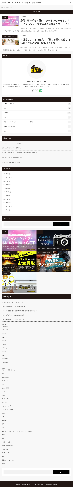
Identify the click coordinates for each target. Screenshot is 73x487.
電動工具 (4, 456)
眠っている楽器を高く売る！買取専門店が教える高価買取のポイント (19, 152)
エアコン (6, 273)
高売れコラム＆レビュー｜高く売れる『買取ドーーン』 (35, 484)
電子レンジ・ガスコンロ (8, 460)
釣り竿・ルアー (6, 453)
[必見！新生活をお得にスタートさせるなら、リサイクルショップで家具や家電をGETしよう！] (10, 21)
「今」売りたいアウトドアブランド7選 (12, 143)
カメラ (40, 232)
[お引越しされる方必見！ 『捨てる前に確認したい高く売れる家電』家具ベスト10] (10, 40)
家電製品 (37, 113)
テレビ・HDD (5, 398)
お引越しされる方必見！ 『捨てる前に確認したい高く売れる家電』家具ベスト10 (45, 41)
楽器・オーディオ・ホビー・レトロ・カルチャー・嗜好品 (37, 122)
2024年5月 (6, 195)
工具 (37, 117)
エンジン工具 (5, 377)
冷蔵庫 (3, 413)
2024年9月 (6, 181)
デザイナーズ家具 (6, 406)
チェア (3, 395)
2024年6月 (6, 192)
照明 (3, 438)
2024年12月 (7, 174)
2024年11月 (7, 177)
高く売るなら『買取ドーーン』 (36, 81)
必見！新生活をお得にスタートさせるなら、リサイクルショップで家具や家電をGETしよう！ (45, 22)
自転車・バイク (37, 131)
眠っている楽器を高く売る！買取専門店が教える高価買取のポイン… (21, 311)
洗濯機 (3, 435)
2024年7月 (6, 188)
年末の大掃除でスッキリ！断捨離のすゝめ (13, 148)
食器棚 (3, 463)
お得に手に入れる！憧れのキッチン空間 (12, 157)
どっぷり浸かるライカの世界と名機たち (12, 162)
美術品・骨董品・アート (37, 126)
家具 (5, 17)
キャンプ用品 (5, 388)
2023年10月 (7, 210)
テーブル (4, 402)
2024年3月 (6, 199)
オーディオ (5, 380)
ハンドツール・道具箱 (7, 409)
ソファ (3, 391)
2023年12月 (7, 206)
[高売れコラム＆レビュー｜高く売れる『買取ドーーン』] (33, 3)
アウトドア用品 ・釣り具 (10, 36)
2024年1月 (6, 202)
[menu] (70, 2)
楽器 (3, 427)
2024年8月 (6, 184)
